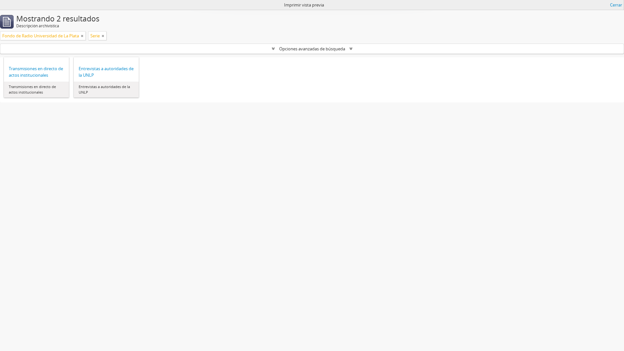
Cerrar (616, 5)
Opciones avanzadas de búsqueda (312, 49)
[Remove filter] (82, 35)
